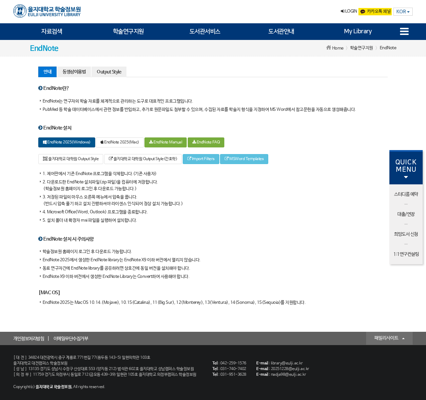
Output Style (109, 72)
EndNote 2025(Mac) (121, 142)
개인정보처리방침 (28, 338)
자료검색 (51, 31)
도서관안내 (281, 31)
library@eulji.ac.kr (287, 363)
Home (337, 48)
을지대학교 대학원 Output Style (73, 159)
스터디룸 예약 (406, 194)
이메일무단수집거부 (71, 338)
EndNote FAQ (208, 142)
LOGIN (350, 11)
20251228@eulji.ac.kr (290, 369)
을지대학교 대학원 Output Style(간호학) (144, 159)
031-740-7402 (233, 369)
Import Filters (203, 159)
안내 (47, 72)
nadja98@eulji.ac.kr (288, 374)
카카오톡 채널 (379, 11)
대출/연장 (406, 214)
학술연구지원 (128, 31)
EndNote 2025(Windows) (69, 142)
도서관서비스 (204, 31)
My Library (357, 31)
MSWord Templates (246, 159)
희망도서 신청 (406, 234)
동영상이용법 (74, 72)
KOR (401, 11)
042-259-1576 (233, 363)
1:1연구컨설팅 (406, 254)
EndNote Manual (167, 142)
